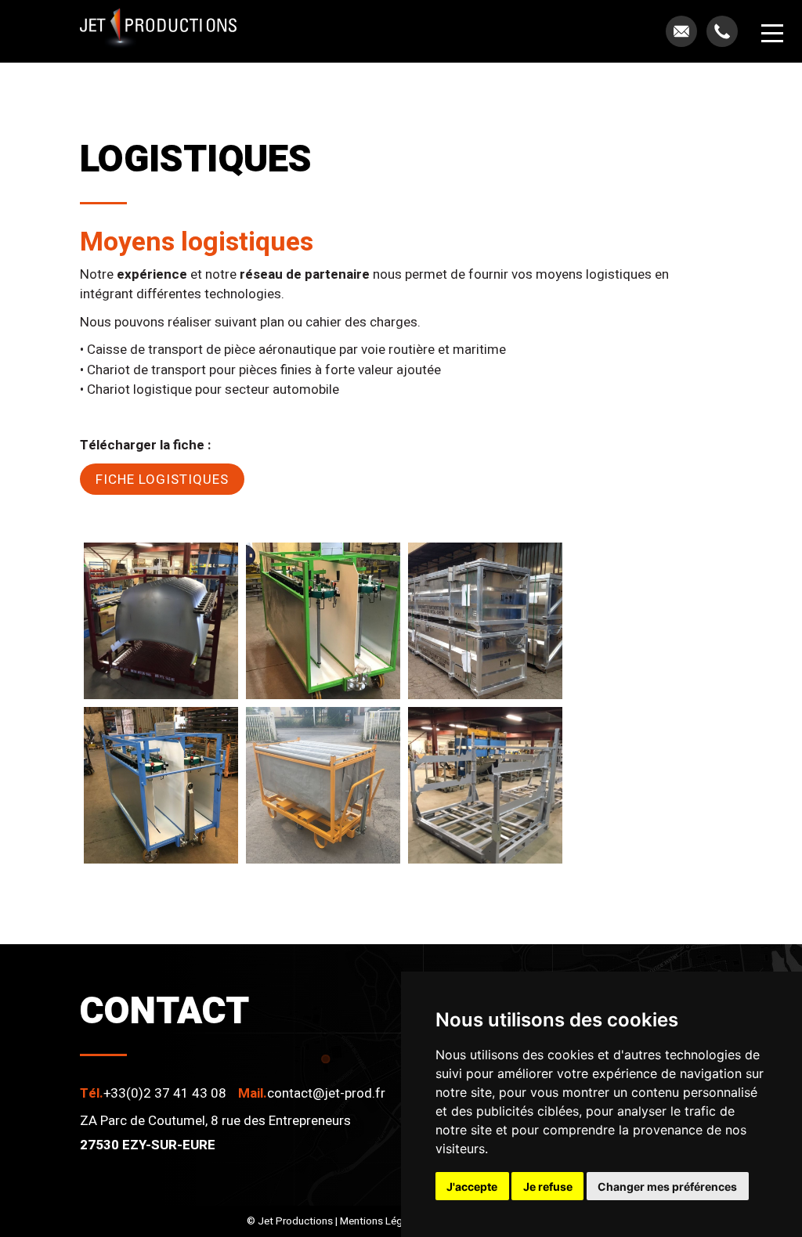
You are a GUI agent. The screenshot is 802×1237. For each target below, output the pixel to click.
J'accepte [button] (471, 1186)
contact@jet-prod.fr (326, 1093)
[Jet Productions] (161, 621)
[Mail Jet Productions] (681, 31)
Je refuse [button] (548, 1186)
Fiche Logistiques (162, 479)
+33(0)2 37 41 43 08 (164, 1093)
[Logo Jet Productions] (158, 31)
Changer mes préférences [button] (667, 1186)
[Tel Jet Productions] (722, 31)
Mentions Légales (380, 1221)
